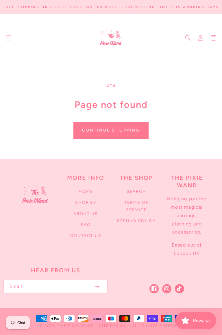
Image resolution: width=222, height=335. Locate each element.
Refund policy (136, 221)
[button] (8, 38)
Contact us (85, 235)
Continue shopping (111, 130)
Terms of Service (136, 206)
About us (85, 213)
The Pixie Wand (76, 325)
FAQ (86, 224)
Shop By (85, 202)
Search (136, 191)
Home (86, 191)
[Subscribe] (97, 286)
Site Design (113, 325)
